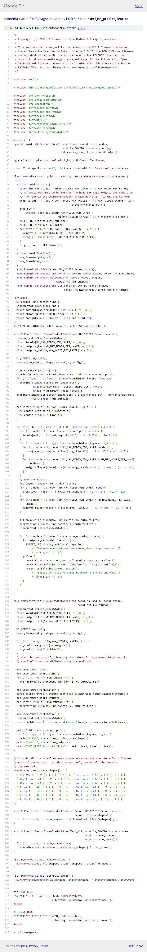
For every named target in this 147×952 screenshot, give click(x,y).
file (82, 28)
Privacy (33, 946)
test (83, 18)
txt (131, 946)
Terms (44, 946)
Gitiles (23, 946)
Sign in (139, 6)
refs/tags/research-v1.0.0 (52, 18)
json (140, 946)
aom (25, 18)
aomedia (11, 18)
